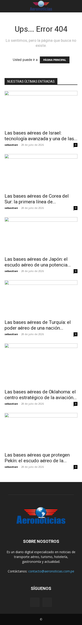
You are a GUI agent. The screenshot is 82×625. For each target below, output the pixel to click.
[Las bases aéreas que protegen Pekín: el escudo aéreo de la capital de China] (41, 431)
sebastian (11, 144)
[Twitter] (47, 602)
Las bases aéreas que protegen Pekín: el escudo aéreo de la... (37, 457)
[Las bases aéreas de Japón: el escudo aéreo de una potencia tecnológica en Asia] (41, 235)
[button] (7, 6)
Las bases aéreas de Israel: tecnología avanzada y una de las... (41, 135)
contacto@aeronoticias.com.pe (51, 571)
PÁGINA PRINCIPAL (54, 60)
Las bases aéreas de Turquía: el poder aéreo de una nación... (38, 325)
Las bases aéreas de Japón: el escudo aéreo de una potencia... (38, 262)
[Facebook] (34, 602)
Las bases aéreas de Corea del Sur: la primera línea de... (37, 199)
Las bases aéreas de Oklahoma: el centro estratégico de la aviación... (41, 394)
